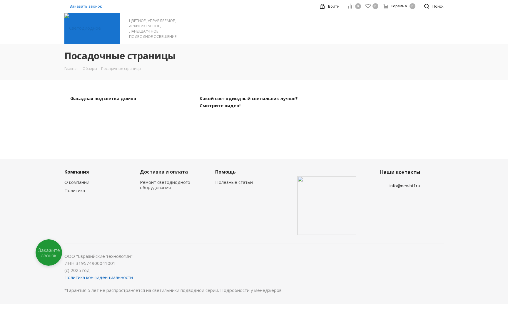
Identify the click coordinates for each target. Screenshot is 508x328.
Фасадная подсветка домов (103, 98)
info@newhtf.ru (405, 186)
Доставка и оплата (164, 172)
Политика (74, 190)
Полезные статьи (234, 182)
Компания (76, 172)
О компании (76, 182)
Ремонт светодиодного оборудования (165, 184)
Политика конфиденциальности (98, 277)
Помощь (225, 172)
